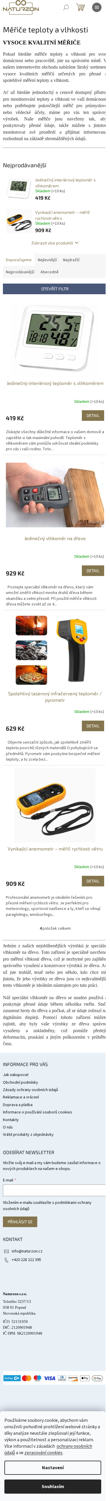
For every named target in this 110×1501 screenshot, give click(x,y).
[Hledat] (66, 7)
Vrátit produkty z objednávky (28, 1135)
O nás (8, 1127)
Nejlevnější (47, 260)
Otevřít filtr (55, 288)
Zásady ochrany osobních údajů (30, 1090)
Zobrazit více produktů (52, 242)
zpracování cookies (43, 1452)
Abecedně (49, 272)
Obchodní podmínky (20, 1082)
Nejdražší (71, 260)
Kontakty (11, 1120)
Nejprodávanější (20, 272)
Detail (93, 415)
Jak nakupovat (15, 1075)
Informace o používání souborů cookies (37, 1112)
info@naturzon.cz (27, 1251)
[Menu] (97, 7)
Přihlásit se (20, 1221)
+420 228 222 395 (26, 1260)
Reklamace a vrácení (21, 1097)
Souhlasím (53, 1486)
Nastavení (53, 1467)
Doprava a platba (18, 1105)
